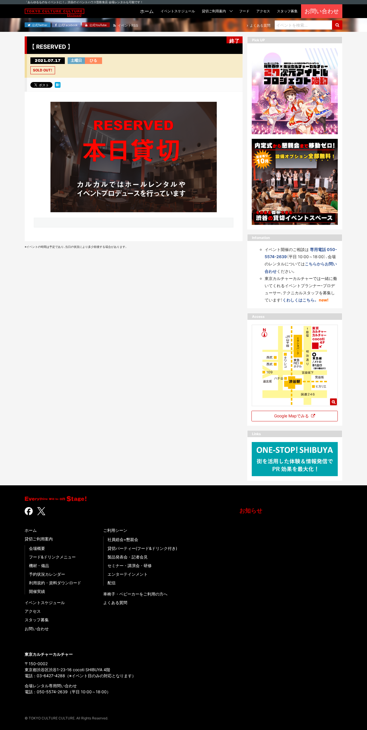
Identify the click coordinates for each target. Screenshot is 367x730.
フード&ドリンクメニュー (52, 556)
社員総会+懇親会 (123, 539)
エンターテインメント (128, 574)
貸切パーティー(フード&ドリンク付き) (142, 548)
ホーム (31, 530)
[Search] (337, 25)
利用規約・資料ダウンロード (55, 582)
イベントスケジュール (45, 602)
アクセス (33, 611)
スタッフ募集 (37, 619)
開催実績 (37, 591)
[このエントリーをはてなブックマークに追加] (57, 84)
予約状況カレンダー (47, 574)
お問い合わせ (37, 628)
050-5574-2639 (52, 691)
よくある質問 (115, 602)
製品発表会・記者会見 (128, 556)
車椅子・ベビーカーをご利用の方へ (135, 593)
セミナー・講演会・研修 (130, 565)
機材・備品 (39, 565)
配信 (112, 582)
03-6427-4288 (51, 675)
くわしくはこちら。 (300, 299)
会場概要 (37, 548)
